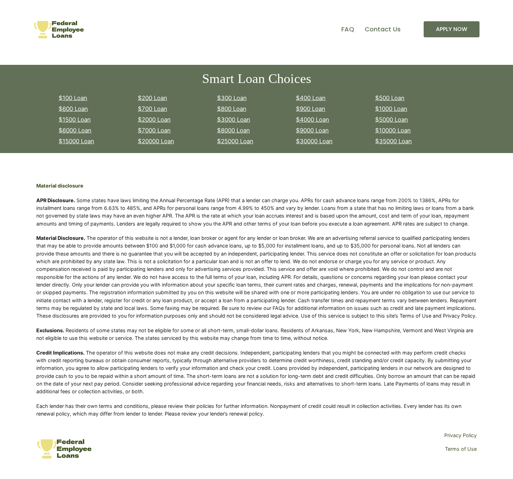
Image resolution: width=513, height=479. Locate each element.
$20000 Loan (156, 141)
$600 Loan (73, 108)
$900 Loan (310, 108)
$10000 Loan (393, 130)
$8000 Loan (233, 130)
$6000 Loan (75, 130)
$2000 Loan (154, 119)
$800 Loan (231, 108)
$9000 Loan (312, 130)
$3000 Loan (233, 119)
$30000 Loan (314, 141)
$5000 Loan (391, 119)
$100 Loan (73, 97)
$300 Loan (232, 97)
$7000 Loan (154, 130)
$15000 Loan (76, 141)
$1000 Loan (391, 108)
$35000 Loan (393, 141)
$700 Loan (152, 108)
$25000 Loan (235, 141)
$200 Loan (152, 97)
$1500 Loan (75, 119)
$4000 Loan (312, 119)
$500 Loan (389, 97)
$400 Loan (311, 97)
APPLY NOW (451, 29)
